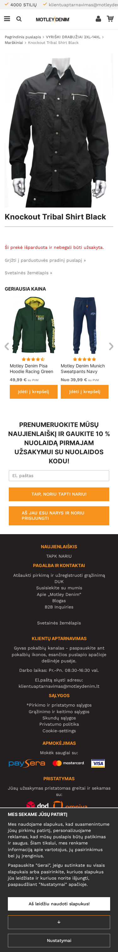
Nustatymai (59, 940)
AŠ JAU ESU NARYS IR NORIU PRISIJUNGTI (53, 515)
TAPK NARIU (59, 556)
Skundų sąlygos (59, 717)
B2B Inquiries (59, 606)
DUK (59, 581)
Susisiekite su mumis (59, 587)
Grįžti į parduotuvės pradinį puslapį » (45, 260)
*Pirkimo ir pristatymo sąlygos (59, 704)
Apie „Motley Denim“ (59, 594)
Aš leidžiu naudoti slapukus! (59, 903)
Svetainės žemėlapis (59, 622)
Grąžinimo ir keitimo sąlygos (59, 711)
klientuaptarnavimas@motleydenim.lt (59, 686)
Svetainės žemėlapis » (28, 272)
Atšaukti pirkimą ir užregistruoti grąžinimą (59, 575)
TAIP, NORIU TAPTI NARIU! (59, 494)
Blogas (59, 600)
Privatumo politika (59, 724)
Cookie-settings (59, 730)
